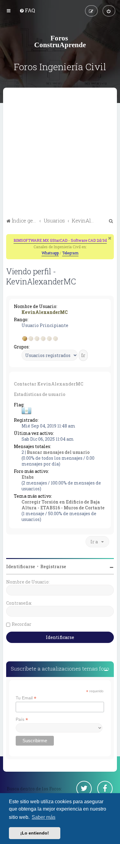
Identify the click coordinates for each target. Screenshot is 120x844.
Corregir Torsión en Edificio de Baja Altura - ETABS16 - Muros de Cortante (63, 505)
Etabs (28, 477)
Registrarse (53, 566)
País (22, 719)
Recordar (21, 624)
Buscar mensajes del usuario (58, 452)
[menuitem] (27, 10)
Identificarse (20, 566)
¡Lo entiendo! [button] (34, 833)
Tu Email (26, 698)
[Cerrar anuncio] (110, 238)
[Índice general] (60, 41)
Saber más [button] (43, 817)
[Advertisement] (60, 153)
